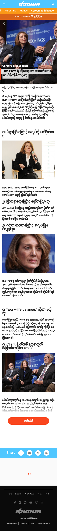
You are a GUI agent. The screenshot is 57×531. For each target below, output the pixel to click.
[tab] (10, 11)
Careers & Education (43, 11)
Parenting (10, 11)
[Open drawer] (4, 4)
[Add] (21, 453)
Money (24, 11)
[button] (21, 453)
